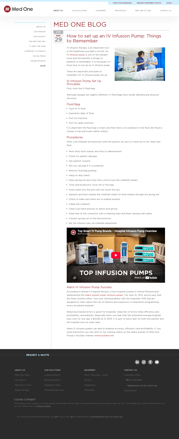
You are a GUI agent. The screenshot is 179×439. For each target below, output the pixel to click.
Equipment (101, 10)
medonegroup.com (45, 417)
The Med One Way (37, 41)
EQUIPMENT (90, 370)
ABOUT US (41, 27)
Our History (20, 380)
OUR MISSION (40, 32)
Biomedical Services (54, 390)
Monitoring (89, 390)
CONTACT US (130, 370)
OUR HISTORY (39, 36)
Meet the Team (22, 375)
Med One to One (143, 10)
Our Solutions (79, 10)
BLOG (43, 66)
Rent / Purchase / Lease (96, 375)
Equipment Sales (52, 385)
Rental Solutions (52, 380)
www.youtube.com (104, 335)
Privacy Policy (44, 406)
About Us (58, 10)
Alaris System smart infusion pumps (104, 295)
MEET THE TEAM (39, 46)
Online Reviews (38, 61)
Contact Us (165, 10)
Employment (130, 391)
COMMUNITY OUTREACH (35, 51)
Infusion (88, 380)
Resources (120, 10)
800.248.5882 (135, 380)
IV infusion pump (76, 54)
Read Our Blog (22, 390)
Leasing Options (52, 375)
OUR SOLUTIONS (52, 370)
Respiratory (90, 385)
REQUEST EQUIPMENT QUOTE (149, 3)
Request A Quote (37, 355)
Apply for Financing (122, 3)
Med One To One (23, 385)
